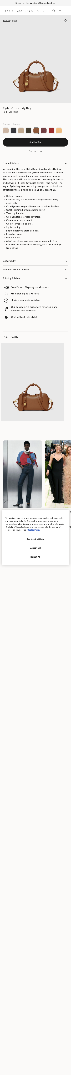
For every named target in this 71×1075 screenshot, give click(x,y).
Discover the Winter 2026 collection (35, 3)
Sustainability (9, 261)
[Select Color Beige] (6, 130)
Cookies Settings (35, 539)
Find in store (35, 151)
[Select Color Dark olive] (29, 130)
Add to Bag (35, 142)
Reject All (35, 557)
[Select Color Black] (13, 130)
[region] (35, 537)
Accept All (35, 548)
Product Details (11, 163)
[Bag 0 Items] (60, 11)
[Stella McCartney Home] (24, 11)
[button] (35, 59)
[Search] (54, 11)
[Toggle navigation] (66, 11)
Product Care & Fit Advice (16, 270)
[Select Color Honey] (59, 130)
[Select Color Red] (51, 130)
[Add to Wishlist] (65, 21)
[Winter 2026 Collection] (22, 474)
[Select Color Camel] (21, 130)
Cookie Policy (33, 530)
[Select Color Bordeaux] (44, 130)
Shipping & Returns (12, 278)
